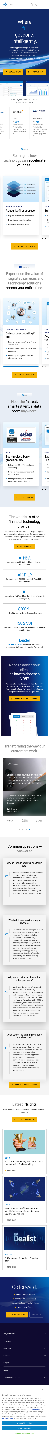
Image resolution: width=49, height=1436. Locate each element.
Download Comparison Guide (26, 699)
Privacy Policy (7, 1418)
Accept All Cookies (24, 1423)
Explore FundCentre (26, 375)
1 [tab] (19, 829)
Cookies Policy (34, 1409)
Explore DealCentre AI (26, 246)
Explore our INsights (26, 1119)
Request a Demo (18, 1314)
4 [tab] (29, 829)
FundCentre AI (37, 72)
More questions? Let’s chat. (26, 1085)
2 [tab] (22, 829)
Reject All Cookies (24, 1428)
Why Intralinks (26, 546)
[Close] (42, 1389)
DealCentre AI (15, 72)
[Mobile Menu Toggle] (45, 3)
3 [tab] (26, 829)
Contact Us (35, 4)
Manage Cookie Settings (24, 1433)
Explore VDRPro (26, 497)
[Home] (8, 4)
